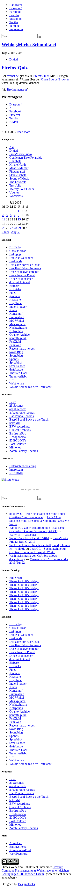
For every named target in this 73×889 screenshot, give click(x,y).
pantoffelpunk (17, 338)
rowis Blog (16, 352)
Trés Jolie (15, 185)
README (16, 473)
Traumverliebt (17, 376)
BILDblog (15, 247)
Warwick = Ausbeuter (22, 534)
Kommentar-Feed (20, 850)
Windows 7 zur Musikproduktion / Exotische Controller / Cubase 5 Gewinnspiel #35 (36, 529)
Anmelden (15, 843)
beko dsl (14, 423)
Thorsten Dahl (18, 373)
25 (3, 228)
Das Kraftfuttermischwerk (25, 268)
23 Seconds (16, 405)
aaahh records (17, 409)
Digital (13, 59)
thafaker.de (16, 369)
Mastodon (15, 18)
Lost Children (17, 444)
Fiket (12, 292)
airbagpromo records (22, 412)
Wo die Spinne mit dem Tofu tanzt (30, 387)
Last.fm (14, 15)
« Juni (5, 232)
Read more (23, 132)
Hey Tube (15, 303)
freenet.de (13, 76)
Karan (13, 310)
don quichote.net (19, 282)
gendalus (14, 296)
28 (15, 228)
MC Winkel (16, 320)
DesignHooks (26, 884)
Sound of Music (19, 178)
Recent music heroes (22, 348)
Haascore (15, 299)
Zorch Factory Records (23, 451)
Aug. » (15, 232)
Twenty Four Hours (21, 189)
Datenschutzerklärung (22, 466)
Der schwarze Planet (22, 275)
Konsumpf (15, 313)
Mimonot (15, 447)
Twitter (13, 22)
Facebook (15, 11)
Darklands (15, 261)
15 (19, 219)
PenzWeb (15, 345)
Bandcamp (16, 4)
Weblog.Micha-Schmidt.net (29, 44)
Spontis (13, 359)
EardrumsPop (17, 433)
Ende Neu (15, 577)
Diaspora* (15, 8)
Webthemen (16, 383)
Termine (14, 25)
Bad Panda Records (21, 416)
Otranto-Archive (19, 334)
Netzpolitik (16, 331)
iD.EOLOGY (17, 440)
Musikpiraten (17, 324)
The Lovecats (17, 182)
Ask (11, 147)
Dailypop (15, 254)
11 (3, 219)
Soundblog (16, 355)
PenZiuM (15, 341)
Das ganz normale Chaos (24, 264)
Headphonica (17, 437)
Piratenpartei (17, 171)
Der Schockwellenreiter (23, 271)
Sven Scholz (17, 366)
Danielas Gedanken (21, 257)
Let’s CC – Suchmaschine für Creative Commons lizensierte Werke (39, 521)
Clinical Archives (20, 430)
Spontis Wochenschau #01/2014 (29, 538)
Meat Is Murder (18, 168)
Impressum (16, 29)
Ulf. (11, 380)
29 (19, 228)
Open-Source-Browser (55, 79)
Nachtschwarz (18, 327)
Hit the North (17, 164)
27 (11, 228)
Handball (15, 161)
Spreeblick (15, 362)
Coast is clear (17, 250)
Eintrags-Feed (17, 846)
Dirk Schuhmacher (21, 278)
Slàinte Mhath (17, 175)
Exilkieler (15, 289)
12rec (12, 402)
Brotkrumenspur (17, 89)
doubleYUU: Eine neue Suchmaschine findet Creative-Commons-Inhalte (37, 515)
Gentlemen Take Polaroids (25, 157)
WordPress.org (18, 853)
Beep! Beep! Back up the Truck (28, 419)
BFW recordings (19, 426)
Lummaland (16, 317)
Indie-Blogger (17, 306)
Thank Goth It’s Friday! (24, 581)
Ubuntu (14, 192)
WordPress (16, 196)
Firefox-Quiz (15, 67)
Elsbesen (14, 285)
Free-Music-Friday (20, 154)
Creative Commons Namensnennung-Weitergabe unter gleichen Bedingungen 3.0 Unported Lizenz (35, 870)
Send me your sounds (29, 490)
